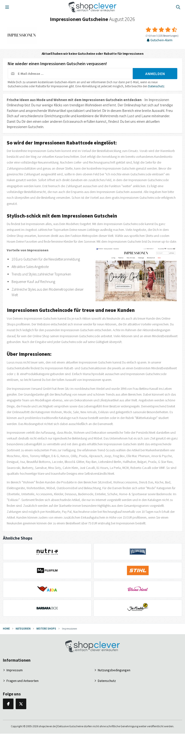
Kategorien (23, 628)
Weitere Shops (46, 628)
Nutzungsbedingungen (114, 670)
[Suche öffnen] (178, 7)
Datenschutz (156, 86)
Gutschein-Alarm (161, 40)
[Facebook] (8, 704)
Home (6, 628)
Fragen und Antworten (23, 681)
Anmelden (155, 73)
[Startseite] (92, 7)
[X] (21, 704)
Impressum (15, 670)
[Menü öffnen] (7, 7)
